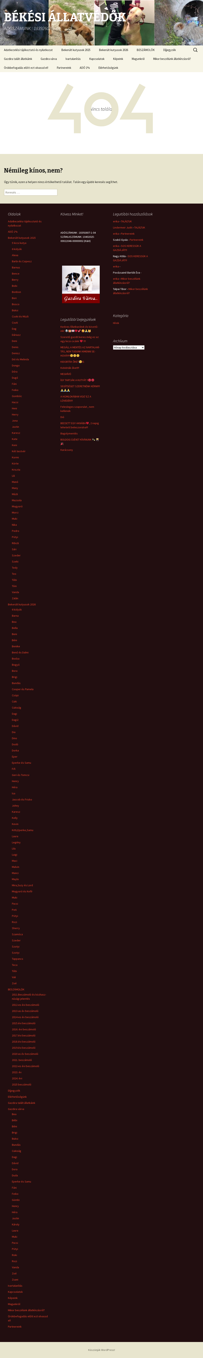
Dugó (15, 377)
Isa (13, 793)
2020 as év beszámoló (25, 1054)
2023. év (17, 1072)
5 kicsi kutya (19, 243)
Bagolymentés (69, 433)
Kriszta (16, 469)
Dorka (15, 750)
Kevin (15, 824)
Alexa (15, 255)
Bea (14, 622)
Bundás (16, 683)
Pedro (15, 531)
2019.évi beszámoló (23, 1047)
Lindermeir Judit (122, 227)
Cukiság (16, 707)
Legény (16, 842)
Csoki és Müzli (20, 316)
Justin (15, 426)
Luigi (14, 854)
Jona (15, 420)
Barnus (16, 267)
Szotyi (15, 946)
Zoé (14, 983)
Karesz (16, 433)
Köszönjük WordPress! (101, 1350)
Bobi (14, 286)
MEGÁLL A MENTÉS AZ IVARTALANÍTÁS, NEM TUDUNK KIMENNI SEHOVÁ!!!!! (80, 351)
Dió (62, 417)
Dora (14, 1169)
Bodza (15, 658)
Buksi (15, 310)
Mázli (15, 494)
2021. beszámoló (22, 1060)
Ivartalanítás (73, 59)
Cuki (14, 701)
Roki (14, 1255)
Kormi (15, 457)
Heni (14, 408)
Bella (15, 628)
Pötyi (15, 537)
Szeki (15, 561)
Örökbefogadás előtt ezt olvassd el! (26, 68)
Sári (14, 549)
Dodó (15, 744)
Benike (16, 646)
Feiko (15, 390)
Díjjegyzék (169, 50)
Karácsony (66, 450)
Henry (15, 781)
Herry (15, 414)
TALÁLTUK (126, 221)
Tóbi (14, 580)
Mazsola (17, 500)
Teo (14, 574)
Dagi (14, 713)
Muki (14, 518)
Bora (14, 671)
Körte (15, 463)
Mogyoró (17, 506)
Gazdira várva (49, 59)
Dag (14, 328)
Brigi (14, 677)
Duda (15, 1175)
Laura (15, 836)
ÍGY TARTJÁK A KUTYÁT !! (74, 380)
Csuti (15, 322)
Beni (14, 634)
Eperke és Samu (21, 762)
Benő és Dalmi (20, 652)
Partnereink (64, 68)
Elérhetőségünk (108, 68)
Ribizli (15, 543)
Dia (13, 732)
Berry (15, 279)
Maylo (15, 879)
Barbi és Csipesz (22, 261)
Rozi (14, 922)
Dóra (14, 371)
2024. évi (17, 1078)
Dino (14, 738)
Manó (15, 482)
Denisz (16, 353)
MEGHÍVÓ (65, 374)
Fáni (14, 384)
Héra (14, 787)
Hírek (116, 323)
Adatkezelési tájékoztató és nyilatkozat (28, 50)
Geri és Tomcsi (20, 775)
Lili (13, 476)
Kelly (15, 818)
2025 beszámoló (21, 1084)
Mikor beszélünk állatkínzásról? (172, 59)
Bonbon (16, 292)
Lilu (14, 848)
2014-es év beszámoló (25, 1017)
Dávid (15, 726)
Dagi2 (15, 720)
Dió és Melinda (20, 359)
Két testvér (19, 451)
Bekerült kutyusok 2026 (113, 50)
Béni (14, 640)
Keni (14, 445)
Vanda (15, 592)
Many (15, 488)
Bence (15, 273)
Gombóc (17, 396)
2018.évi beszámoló (23, 1041)
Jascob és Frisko (22, 799)
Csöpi (15, 695)
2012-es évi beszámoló (25, 1005)
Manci (15, 873)
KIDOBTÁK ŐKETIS (72, 361)
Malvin (15, 867)
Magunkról (138, 59)
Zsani (15, 1279)
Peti (14, 910)
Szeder (16, 555)
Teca (14, 965)
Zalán (15, 598)
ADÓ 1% (85, 68)
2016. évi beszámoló (24, 1029)
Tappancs (17, 959)
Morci (15, 512)
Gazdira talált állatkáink (18, 59)
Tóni (14, 586)
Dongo (16, 365)
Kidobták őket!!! (69, 368)
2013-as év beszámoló (25, 1011)
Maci (14, 861)
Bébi (14, 1120)
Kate (14, 439)
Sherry (16, 928)
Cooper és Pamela (23, 689)
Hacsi (15, 402)
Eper (14, 756)
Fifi (13, 769)
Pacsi (15, 903)
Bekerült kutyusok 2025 (75, 50)
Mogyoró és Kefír (22, 891)
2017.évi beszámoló (23, 1035)
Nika (14, 525)
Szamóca (17, 934)
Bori (14, 298)
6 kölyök (17, 249)
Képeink (118, 59)
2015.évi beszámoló (23, 1023)
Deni (14, 341)
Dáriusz (16, 335)
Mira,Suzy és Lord (22, 885)
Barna (15, 615)
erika (116, 221)
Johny (15, 805)
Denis (15, 347)
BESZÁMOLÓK (146, 50)
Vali (14, 977)
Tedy (15, 567)
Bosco (15, 304)
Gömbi (16, 1200)
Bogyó (16, 664)
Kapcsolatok (96, 59)
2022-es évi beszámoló (25, 1066)
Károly (15, 1224)
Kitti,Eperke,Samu (22, 830)
